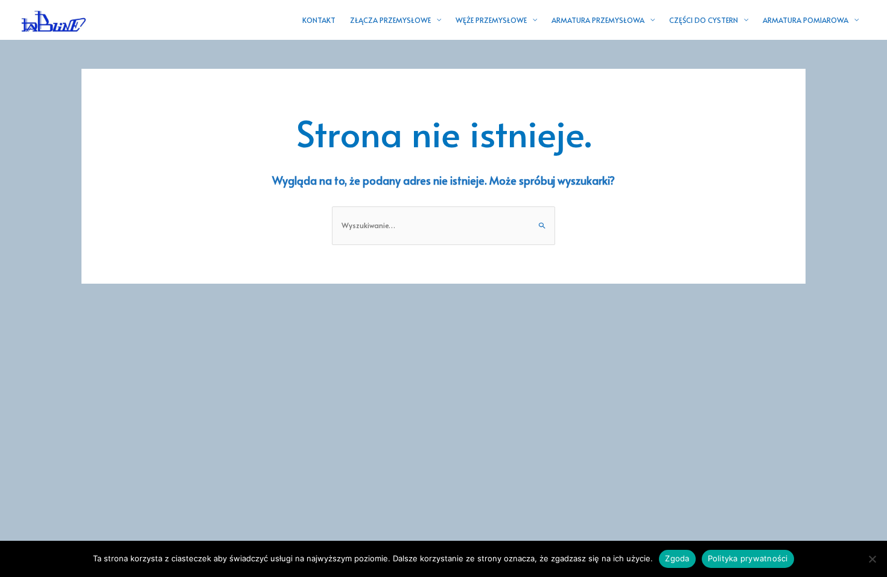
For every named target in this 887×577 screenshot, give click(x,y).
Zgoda (677, 558)
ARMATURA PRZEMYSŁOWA (598, 20)
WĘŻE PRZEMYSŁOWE (491, 20)
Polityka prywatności (748, 558)
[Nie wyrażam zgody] (872, 559)
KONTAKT (318, 20)
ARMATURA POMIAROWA (805, 20)
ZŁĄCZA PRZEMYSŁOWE (390, 20)
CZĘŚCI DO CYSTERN (703, 20)
